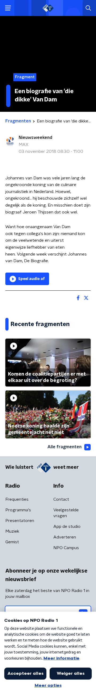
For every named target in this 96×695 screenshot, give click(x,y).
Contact (61, 499)
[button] (8, 8)
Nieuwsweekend (35, 137)
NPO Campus (66, 548)
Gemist (12, 542)
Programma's (18, 510)
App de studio (67, 526)
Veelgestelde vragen (66, 513)
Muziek (12, 531)
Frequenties (17, 499)
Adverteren (64, 537)
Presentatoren (19, 521)
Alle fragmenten (64, 447)
